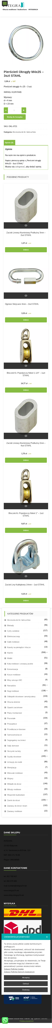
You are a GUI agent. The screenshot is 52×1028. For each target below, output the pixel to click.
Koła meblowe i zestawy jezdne (20, 664)
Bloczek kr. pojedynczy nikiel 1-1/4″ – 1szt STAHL (26, 374)
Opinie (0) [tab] (9, 143)
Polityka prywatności (27, 1021)
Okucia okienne (13, 702)
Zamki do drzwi (13, 800)
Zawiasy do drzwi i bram (17, 806)
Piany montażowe (14, 713)
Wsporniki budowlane (16, 795)
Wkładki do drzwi (14, 784)
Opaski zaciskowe (14, 707)
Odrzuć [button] (26, 984)
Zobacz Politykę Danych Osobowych (19, 972)
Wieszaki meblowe (15, 773)
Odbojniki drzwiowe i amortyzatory (21, 696)
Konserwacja (12, 669)
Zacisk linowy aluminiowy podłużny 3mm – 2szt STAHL (26, 234)
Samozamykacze (14, 735)
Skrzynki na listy (14, 751)
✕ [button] (47, 937)
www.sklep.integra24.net (14, 895)
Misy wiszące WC (14, 680)
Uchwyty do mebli (14, 762)
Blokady (10, 625)
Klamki (10, 653)
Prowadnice (12, 724)
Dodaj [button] (26, 250)
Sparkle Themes (40, 1018)
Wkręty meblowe (14, 789)
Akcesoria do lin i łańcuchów (24, 132)
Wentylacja (11, 767)
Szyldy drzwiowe (14, 757)
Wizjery (10, 778)
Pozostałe (11, 718)
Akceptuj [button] (25, 977)
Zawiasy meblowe (14, 811)
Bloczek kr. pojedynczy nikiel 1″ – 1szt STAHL (26, 514)
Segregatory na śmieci (16, 740)
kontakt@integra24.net (17, 886)
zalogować (20, 167)
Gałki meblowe (13, 642)
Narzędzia (11, 685)
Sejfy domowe (13, 746)
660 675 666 (12, 881)
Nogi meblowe (13, 691)
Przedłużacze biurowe (16, 729)
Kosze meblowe (13, 675)
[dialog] (26, 964)
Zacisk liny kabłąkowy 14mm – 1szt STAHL (25, 585)
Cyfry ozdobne (13, 631)
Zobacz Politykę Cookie (14, 969)
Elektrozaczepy (13, 636)
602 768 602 (12, 876)
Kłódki (9, 658)
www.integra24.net (11, 890)
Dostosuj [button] (25, 990)
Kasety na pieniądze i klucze (19, 647)
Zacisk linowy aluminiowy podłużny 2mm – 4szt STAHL (26, 444)
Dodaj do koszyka (14, 117)
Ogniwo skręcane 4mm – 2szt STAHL (22, 304)
